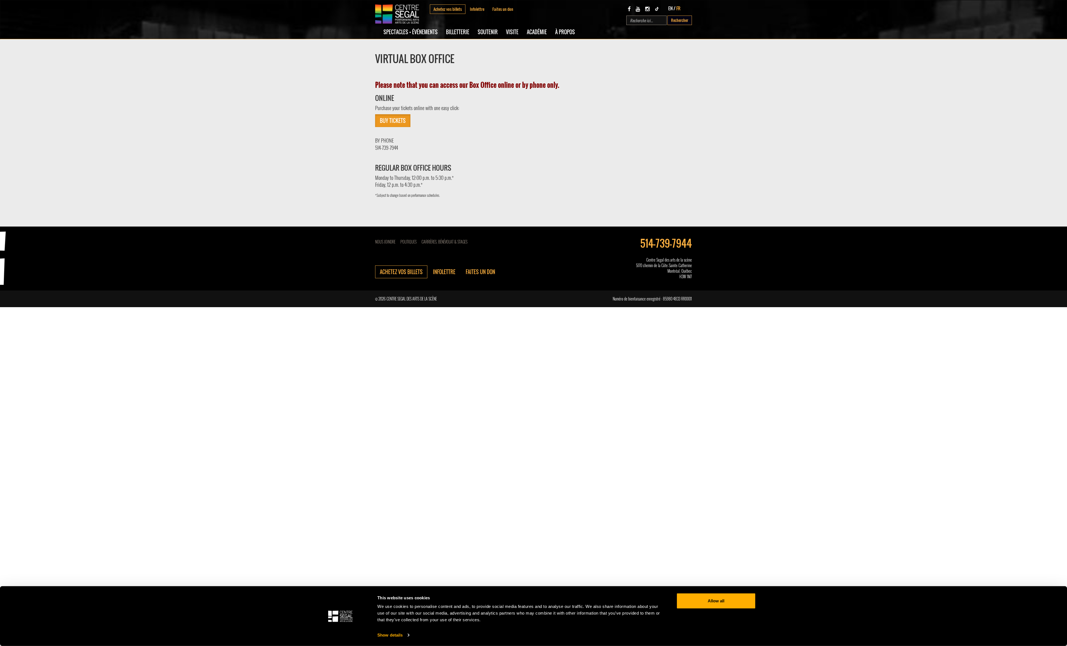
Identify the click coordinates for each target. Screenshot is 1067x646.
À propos (565, 32)
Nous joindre (385, 242)
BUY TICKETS (393, 120)
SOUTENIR (488, 32)
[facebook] (629, 8)
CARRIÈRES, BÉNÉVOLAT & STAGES (444, 242)
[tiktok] (656, 8)
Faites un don (502, 9)
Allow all (716, 600)
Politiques (408, 242)
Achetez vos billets (447, 9)
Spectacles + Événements (410, 32)
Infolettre (477, 9)
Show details (390, 635)
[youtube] (638, 8)
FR (678, 8)
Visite (512, 32)
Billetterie (457, 32)
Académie (537, 32)
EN (670, 8)
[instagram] (647, 8)
